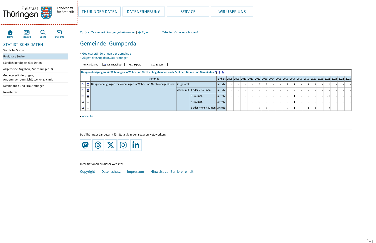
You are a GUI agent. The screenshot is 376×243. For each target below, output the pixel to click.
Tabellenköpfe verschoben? (180, 32)
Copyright (87, 171)
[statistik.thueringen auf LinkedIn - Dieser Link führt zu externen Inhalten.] (137, 145)
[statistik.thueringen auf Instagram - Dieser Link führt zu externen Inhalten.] (124, 145)
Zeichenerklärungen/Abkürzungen (113, 32)
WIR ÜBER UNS (228, 11)
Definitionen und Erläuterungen (23, 86)
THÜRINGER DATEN (98, 11)
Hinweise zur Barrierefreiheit (172, 171)
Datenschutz (111, 171)
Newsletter (10, 92)
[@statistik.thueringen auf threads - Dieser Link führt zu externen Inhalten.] (99, 145)
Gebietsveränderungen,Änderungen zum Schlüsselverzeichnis (28, 77)
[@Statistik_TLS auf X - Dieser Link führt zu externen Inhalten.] (111, 145)
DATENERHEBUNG (142, 11)
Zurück (84, 32)
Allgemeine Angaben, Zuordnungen (27, 69)
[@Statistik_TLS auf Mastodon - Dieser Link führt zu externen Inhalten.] (86, 145)
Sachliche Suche (13, 50)
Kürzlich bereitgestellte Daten (22, 63)
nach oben (88, 116)
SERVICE (181, 11)
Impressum (135, 171)
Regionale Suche (14, 56)
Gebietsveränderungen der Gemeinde (106, 54)
